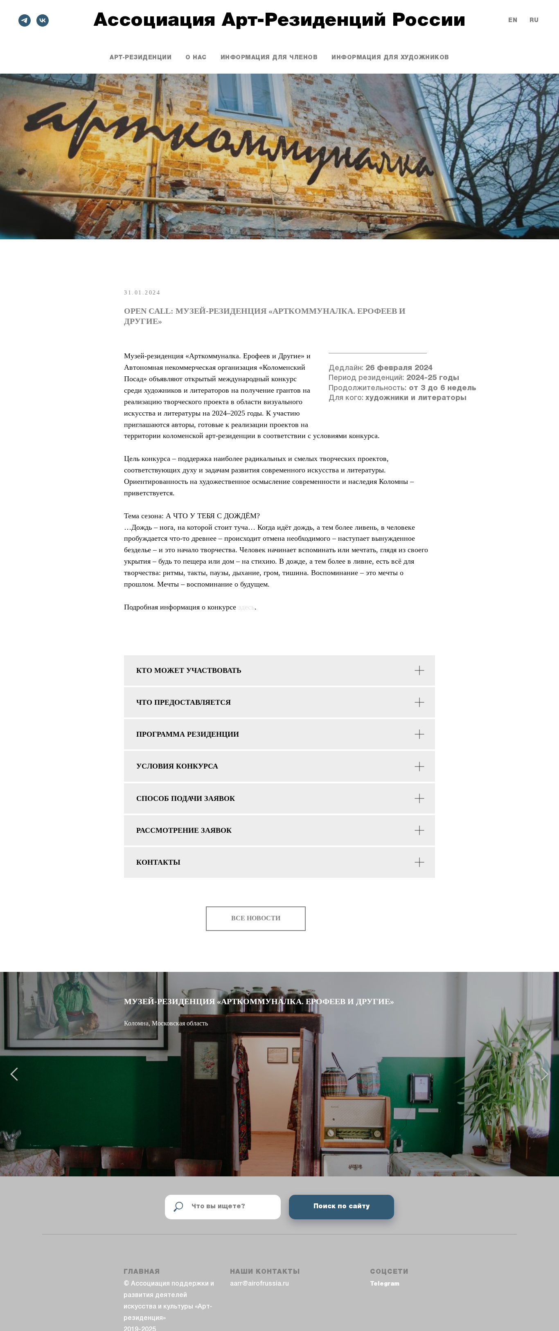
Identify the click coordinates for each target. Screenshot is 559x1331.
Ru (534, 20)
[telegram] (24, 20)
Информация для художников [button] (390, 57)
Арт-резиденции (140, 57)
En (512, 20)
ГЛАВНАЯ (142, 1272)
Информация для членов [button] (269, 57)
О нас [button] (196, 57)
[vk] (42, 20)
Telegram (384, 1284)
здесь (246, 607)
